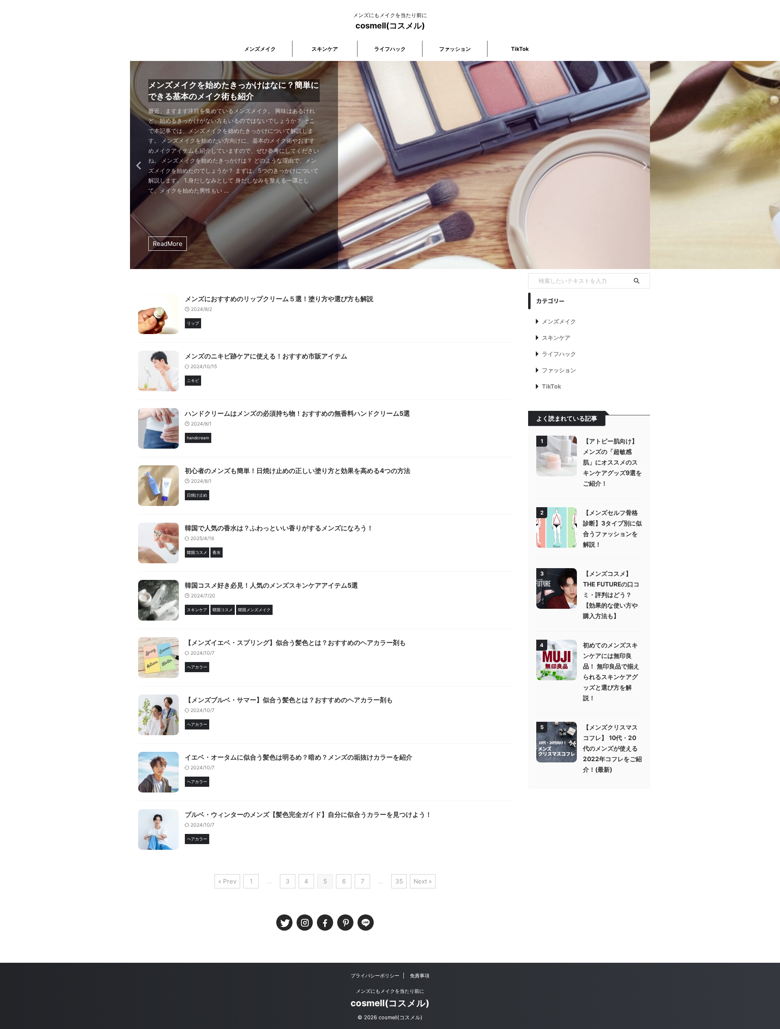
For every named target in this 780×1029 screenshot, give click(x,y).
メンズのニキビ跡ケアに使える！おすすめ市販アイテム (266, 356)
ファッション (455, 49)
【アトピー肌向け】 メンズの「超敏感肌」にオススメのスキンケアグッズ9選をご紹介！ (612, 462)
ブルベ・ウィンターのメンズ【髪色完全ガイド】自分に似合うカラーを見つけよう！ (308, 814)
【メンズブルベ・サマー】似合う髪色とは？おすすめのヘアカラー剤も (289, 700)
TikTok (520, 49)
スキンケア (325, 49)
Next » (423, 881)
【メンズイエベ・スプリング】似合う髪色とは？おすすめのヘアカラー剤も (295, 642)
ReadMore (167, 243)
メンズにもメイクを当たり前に (390, 991)
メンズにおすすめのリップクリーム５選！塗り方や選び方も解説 (279, 299)
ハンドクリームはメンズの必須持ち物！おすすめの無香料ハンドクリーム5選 (297, 413)
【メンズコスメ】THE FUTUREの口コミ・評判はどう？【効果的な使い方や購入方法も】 (611, 595)
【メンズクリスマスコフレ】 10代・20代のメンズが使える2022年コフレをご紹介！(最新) (612, 748)
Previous (137, 165)
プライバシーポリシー (375, 976)
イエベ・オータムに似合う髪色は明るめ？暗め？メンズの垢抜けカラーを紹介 (298, 757)
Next (642, 165)
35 (399, 881)
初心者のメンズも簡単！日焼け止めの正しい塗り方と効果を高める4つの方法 (297, 471)
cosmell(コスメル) (390, 25)
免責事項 (419, 976)
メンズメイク (260, 49)
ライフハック (390, 49)
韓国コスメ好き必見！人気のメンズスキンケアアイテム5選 (271, 585)
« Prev (227, 881)
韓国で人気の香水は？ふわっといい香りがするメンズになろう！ (279, 528)
